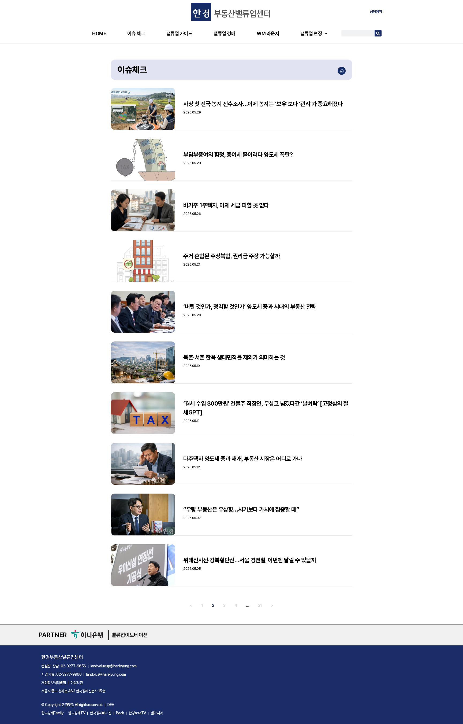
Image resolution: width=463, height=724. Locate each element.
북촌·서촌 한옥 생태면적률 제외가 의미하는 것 (234, 357)
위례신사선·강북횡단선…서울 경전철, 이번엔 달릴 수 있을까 (249, 560)
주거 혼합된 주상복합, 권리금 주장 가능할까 (231, 255)
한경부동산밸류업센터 (62, 657)
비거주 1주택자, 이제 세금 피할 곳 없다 (226, 205)
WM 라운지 (268, 33)
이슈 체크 (136, 33)
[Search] (378, 33)
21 (260, 605)
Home (99, 33)
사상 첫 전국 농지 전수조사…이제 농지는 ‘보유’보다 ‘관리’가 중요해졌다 (263, 103)
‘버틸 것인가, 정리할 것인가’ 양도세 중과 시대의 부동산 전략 (249, 306)
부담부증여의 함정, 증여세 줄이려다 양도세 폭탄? (238, 154)
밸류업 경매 (224, 33)
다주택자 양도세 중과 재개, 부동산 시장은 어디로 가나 (242, 458)
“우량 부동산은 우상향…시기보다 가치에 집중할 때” (241, 509)
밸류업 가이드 (179, 33)
